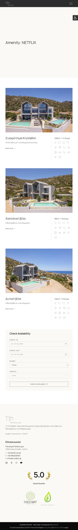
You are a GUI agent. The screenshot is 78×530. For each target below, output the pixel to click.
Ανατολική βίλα (15, 218)
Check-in (14, 340)
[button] (75, 17)
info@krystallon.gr (14, 458)
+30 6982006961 (13, 456)
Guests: (13, 371)
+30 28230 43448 (14, 453)
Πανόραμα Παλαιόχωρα (14, 446)
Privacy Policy (47, 527)
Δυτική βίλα (13, 299)
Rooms (12, 361)
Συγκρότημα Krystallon (20, 138)
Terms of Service (59, 527)
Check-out (15, 350)
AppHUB (55, 525)
